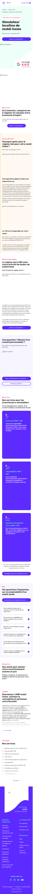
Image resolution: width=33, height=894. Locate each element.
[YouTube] (22, 879)
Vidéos (21, 842)
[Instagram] (14, 879)
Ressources (12, 10)
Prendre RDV (24, 3)
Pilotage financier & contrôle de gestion (7, 844)
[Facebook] (10, 879)
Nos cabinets (23, 823)
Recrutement (23, 827)
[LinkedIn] (18, 879)
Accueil (4, 10)
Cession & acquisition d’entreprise (5, 859)
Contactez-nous (24, 830)
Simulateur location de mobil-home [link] (12, 12)
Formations (5, 849)
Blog (20, 839)
